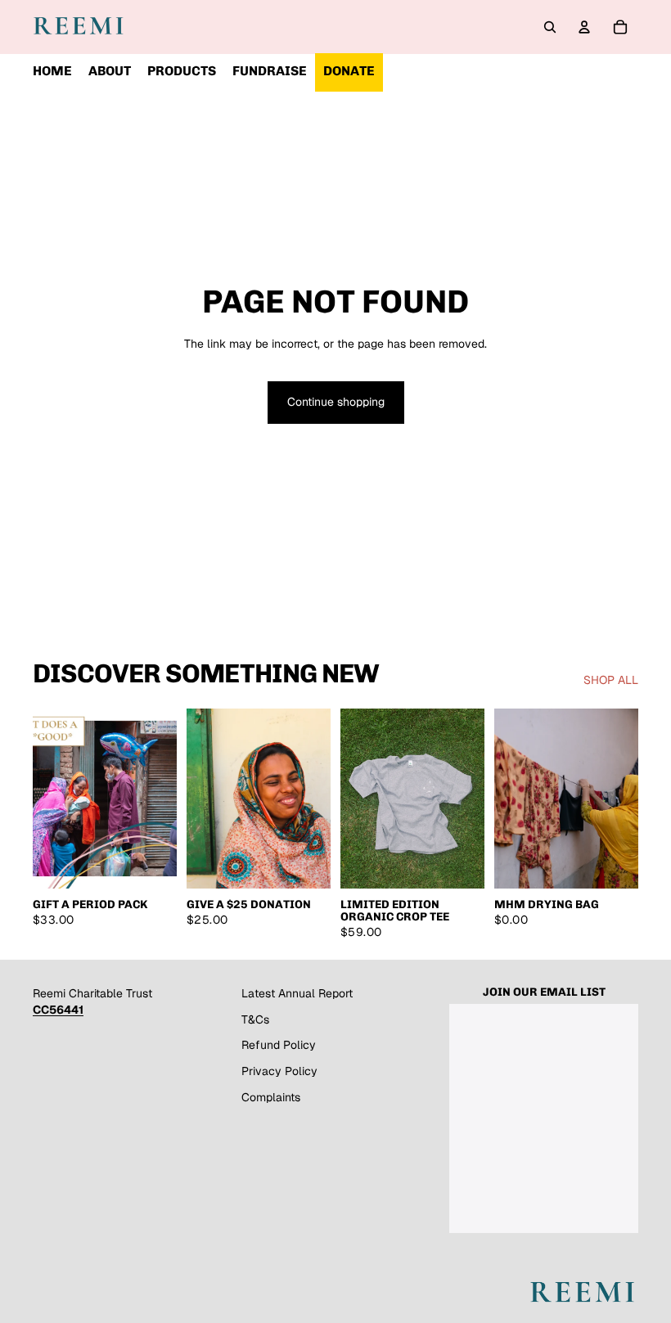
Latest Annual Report (297, 993)
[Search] (550, 27)
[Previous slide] (358, 799)
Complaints (270, 1097)
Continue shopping (336, 401)
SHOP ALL (610, 680)
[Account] (584, 27)
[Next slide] (466, 799)
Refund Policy (278, 1044)
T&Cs (255, 1019)
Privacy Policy (279, 1071)
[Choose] (151, 863)
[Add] (305, 863)
